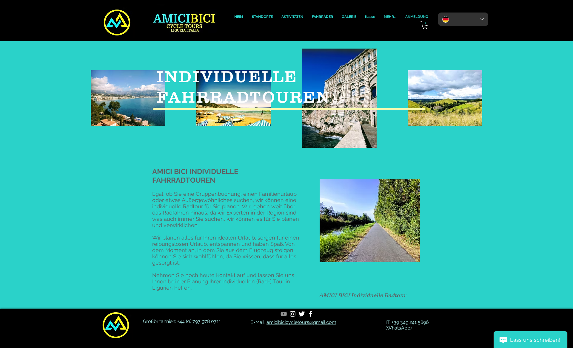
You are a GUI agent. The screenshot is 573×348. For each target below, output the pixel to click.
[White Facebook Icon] (310, 314)
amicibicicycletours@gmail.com (301, 322)
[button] (238, 17)
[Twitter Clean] (301, 314)
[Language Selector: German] (463, 19)
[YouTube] (283, 314)
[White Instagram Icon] (292, 314)
